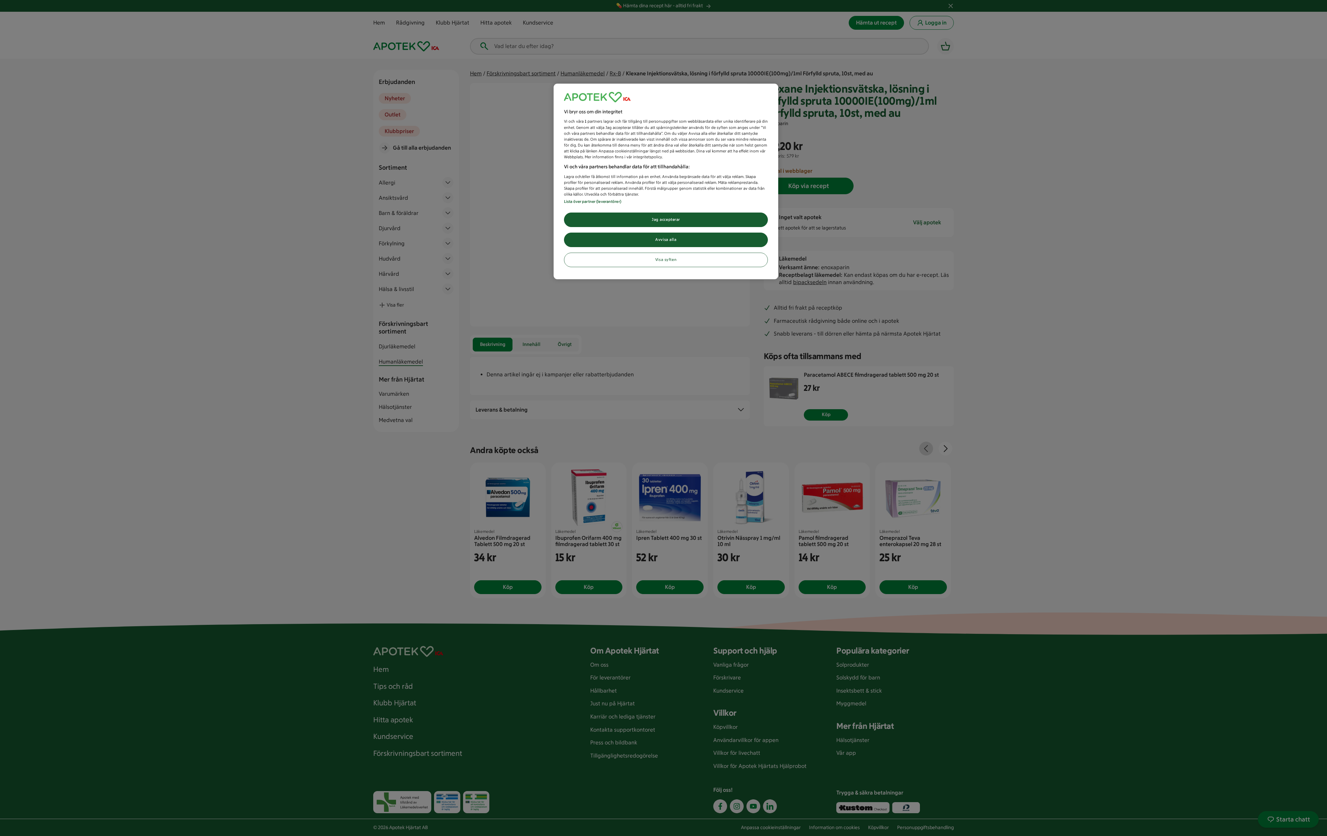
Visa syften (666, 259)
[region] (666, 181)
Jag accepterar (666, 219)
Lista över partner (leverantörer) (592, 201)
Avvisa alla (665, 239)
